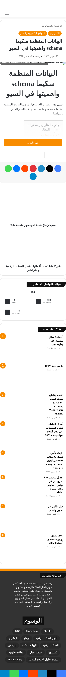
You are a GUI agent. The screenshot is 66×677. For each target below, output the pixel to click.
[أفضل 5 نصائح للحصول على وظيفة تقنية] (22, 348)
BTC (17, 631)
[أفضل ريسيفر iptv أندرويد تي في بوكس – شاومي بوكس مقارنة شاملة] (22, 489)
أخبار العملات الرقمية (46, 638)
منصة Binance (15, 659)
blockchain (32, 631)
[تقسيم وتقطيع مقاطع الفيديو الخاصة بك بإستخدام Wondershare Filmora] (22, 406)
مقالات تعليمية (16, 652)
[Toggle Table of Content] (55, 130)
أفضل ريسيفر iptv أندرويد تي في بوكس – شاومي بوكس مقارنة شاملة (53, 485)
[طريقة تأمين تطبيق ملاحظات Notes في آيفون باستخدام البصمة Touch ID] (22, 460)
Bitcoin (47, 631)
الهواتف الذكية (29, 645)
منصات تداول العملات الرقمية (43, 659)
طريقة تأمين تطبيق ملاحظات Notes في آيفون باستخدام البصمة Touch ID (54, 460)
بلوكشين (11, 645)
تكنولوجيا (52, 652)
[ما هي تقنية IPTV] (22, 377)
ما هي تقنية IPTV (54, 366)
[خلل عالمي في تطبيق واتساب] (22, 518)
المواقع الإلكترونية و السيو (32, 33)
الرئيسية (58, 25)
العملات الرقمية (51, 645)
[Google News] (33, 155)
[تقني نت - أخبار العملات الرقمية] (17, 4)
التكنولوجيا (47, 25)
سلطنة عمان (35, 652)
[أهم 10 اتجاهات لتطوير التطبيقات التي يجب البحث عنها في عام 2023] (22, 435)
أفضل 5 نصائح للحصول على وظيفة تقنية (56, 341)
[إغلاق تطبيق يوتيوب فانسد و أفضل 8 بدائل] (22, 547)
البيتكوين (13, 638)
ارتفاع (27, 638)
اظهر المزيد (33, 142)
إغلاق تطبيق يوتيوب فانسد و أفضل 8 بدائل (55, 539)
